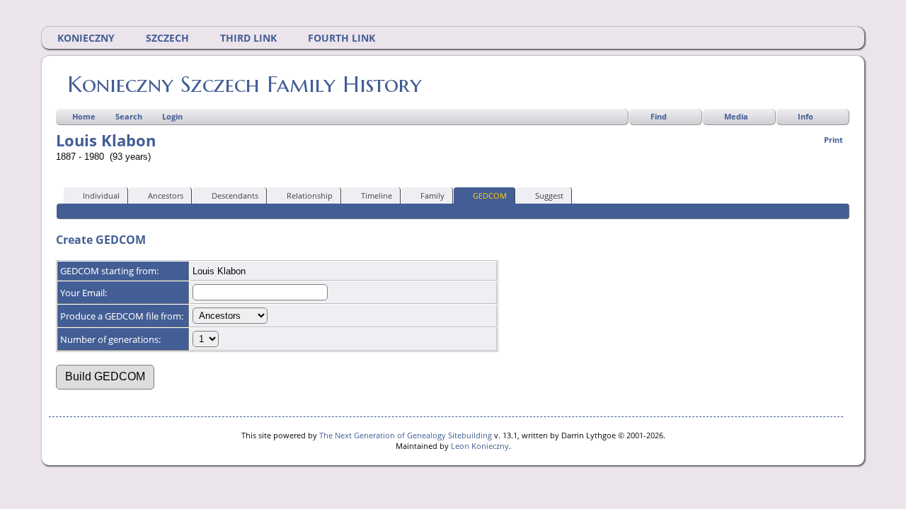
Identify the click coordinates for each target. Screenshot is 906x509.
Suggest (549, 195)
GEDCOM (490, 195)
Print (833, 139)
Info (805, 116)
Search (128, 116)
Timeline (376, 195)
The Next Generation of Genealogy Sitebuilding (405, 435)
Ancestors (165, 195)
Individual (101, 195)
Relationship (310, 195)
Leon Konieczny (480, 445)
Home (84, 116)
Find (658, 116)
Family (432, 195)
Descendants (235, 195)
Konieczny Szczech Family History (244, 84)
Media (736, 116)
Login (172, 116)
